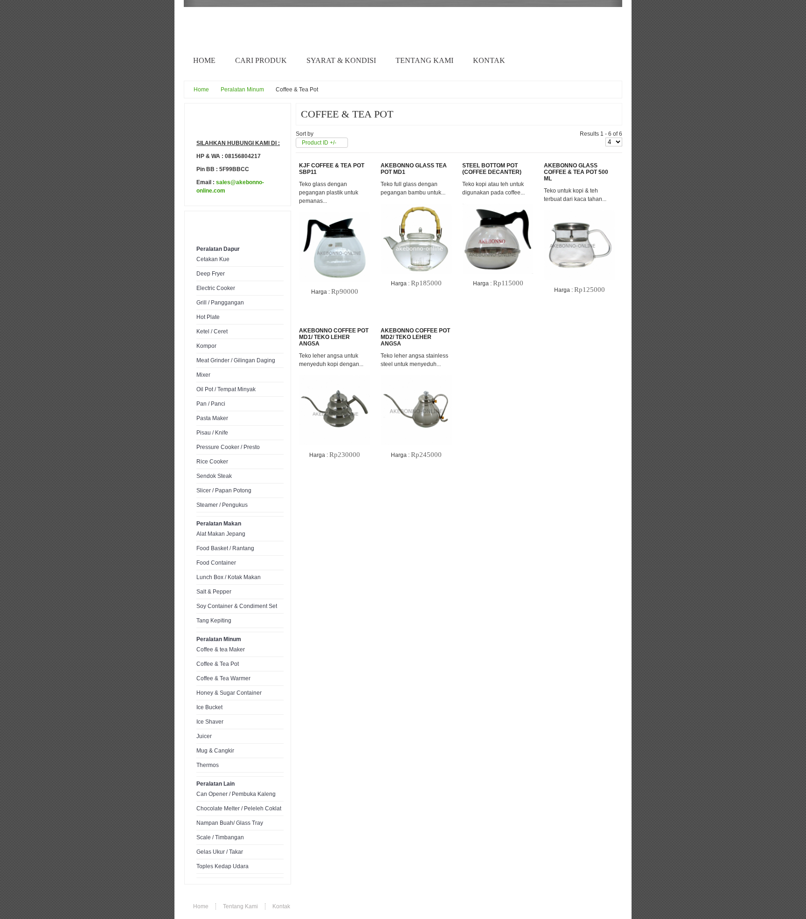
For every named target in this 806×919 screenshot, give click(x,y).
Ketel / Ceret (212, 331)
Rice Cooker (212, 461)
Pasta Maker (212, 418)
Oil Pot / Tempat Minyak (226, 389)
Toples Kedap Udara (222, 866)
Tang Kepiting (213, 620)
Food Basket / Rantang (225, 548)
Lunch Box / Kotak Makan (228, 577)
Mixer (203, 375)
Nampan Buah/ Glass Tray (229, 823)
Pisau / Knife (212, 432)
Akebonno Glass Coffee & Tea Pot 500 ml (576, 172)
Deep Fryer (210, 273)
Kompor (206, 346)
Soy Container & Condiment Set (236, 606)
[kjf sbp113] (334, 213)
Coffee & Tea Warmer (223, 678)
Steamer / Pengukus (222, 505)
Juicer (204, 736)
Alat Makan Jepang (220, 534)
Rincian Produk (341, 307)
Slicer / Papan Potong (223, 490)
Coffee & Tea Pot (217, 664)
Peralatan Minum (242, 89)
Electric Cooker (215, 288)
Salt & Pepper (213, 591)
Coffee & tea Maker (220, 649)
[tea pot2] (416, 205)
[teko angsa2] (416, 376)
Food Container (216, 563)
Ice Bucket (209, 707)
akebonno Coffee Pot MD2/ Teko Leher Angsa (415, 337)
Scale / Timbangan (220, 837)
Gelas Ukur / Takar (219, 852)
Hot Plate (208, 317)
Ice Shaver (209, 722)
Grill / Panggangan (220, 302)
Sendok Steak (214, 476)
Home (201, 89)
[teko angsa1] (334, 376)
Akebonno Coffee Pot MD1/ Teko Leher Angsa (333, 337)
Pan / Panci (210, 404)
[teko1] (579, 211)
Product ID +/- (319, 142)
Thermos (207, 765)
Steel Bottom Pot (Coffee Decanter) (491, 168)
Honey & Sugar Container (229, 693)
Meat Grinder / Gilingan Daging (235, 360)
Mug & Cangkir (215, 750)
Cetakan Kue (212, 259)
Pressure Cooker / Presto (228, 447)
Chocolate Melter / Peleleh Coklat (238, 808)
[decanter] (497, 205)
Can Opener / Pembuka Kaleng (236, 794)
